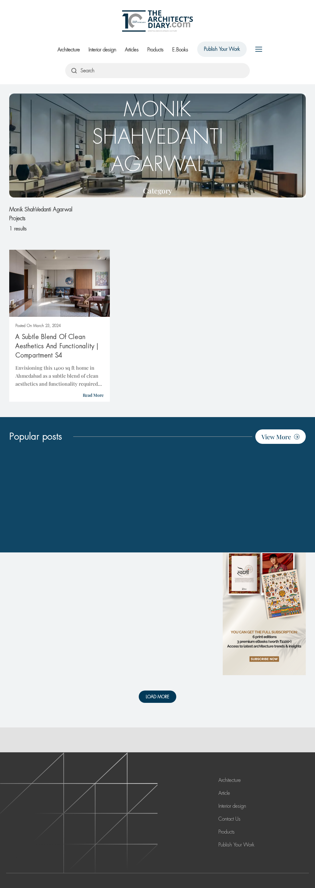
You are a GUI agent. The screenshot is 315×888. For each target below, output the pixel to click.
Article (224, 793)
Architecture (69, 49)
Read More (93, 395)
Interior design (102, 49)
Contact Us (229, 819)
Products (155, 49)
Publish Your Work (222, 49)
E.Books (180, 49)
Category (157, 190)
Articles (132, 49)
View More (276, 436)
